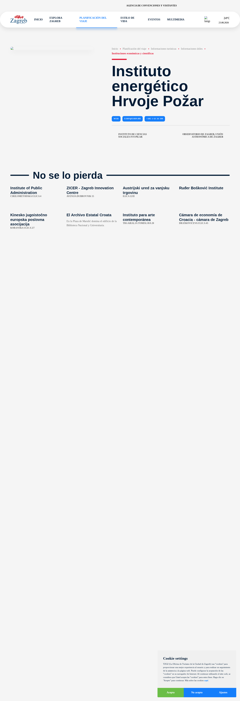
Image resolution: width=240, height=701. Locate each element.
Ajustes (223, 692)
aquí (206, 680)
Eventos (154, 19)
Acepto (171, 692)
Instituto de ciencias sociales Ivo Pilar (132, 135)
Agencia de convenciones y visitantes (151, 5)
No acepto (196, 692)
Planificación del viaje (93, 19)
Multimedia (175, 19)
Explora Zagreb (56, 19)
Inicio (38, 19)
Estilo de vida (127, 19)
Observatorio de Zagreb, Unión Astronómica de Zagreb (202, 135)
